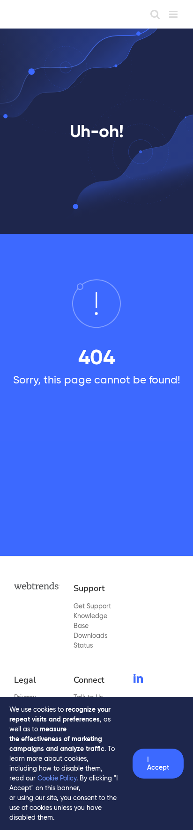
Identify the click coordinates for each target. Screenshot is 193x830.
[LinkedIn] (138, 678)
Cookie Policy (56, 778)
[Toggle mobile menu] (174, 14)
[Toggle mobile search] (155, 14)
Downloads (90, 635)
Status (83, 645)
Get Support (92, 606)
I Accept (158, 763)
